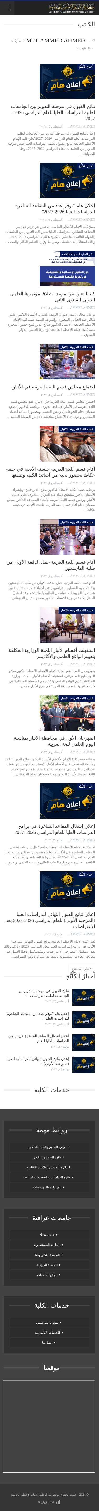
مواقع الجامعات (47, 1275)
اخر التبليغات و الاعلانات (77, 254)
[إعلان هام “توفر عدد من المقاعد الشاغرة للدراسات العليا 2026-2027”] (67, 180)
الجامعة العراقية (47, 1265)
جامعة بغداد (47, 1235)
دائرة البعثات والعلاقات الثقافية (47, 1167)
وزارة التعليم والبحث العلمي (47, 1147)
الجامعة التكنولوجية (47, 1255)
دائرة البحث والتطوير (47, 1157)
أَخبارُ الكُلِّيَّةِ (86, 67)
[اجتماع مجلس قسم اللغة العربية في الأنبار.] (67, 361)
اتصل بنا (47, 1343)
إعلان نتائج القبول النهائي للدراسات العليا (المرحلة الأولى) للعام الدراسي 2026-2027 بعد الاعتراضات (50, 920)
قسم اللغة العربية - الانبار (76, 347)
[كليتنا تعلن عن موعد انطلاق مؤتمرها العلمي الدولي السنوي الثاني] (67, 268)
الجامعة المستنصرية (47, 1245)
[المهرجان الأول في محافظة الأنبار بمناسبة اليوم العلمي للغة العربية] (67, 713)
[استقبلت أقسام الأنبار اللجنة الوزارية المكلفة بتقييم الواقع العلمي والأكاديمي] (67, 625)
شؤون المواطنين (47, 1322)
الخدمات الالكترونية (47, 1332)
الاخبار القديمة (82, 969)
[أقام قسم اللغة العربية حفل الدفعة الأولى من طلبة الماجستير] (67, 536)
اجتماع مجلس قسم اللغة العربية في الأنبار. (53, 387)
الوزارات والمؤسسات (47, 1187)
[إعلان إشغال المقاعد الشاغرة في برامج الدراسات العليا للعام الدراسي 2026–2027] (67, 801)
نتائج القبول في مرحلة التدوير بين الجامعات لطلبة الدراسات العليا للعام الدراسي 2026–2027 (53, 112)
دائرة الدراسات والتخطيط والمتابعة (47, 1177)
